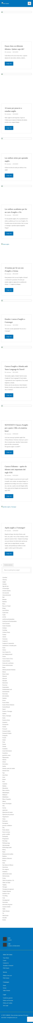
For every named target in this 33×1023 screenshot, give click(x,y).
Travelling (4, 895)
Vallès (3, 909)
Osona (3, 819)
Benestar (4, 599)
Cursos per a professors (8, 663)
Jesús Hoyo (5, 775)
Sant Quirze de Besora (7, 865)
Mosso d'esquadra (6, 799)
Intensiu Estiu (5, 770)
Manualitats (5, 788)
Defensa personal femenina (8, 669)
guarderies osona (6, 755)
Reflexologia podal (7, 847)
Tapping (4, 884)
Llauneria (4, 783)
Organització (5, 816)
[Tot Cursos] (5, 1)
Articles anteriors (8, 565)
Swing (4, 878)
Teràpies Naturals (6, 891)
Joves (3, 777)
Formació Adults (6, 731)
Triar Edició (6, 958)
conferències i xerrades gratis (9, 645)
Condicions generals (8, 998)
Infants (4, 762)
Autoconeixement (6, 595)
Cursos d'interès (6, 661)
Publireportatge (6, 843)
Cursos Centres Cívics (7, 658)
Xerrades (4, 917)
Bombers (4, 601)
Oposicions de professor (8, 814)
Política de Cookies (7, 1003)
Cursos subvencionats (7, 665)
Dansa (3, 667)
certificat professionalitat (8, 619)
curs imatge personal (7, 654)
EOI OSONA (5, 696)
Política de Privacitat (8, 1000)
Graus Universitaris (7, 751)
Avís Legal (5, 1005)
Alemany (4, 579)
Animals (4, 584)
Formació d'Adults (6, 733)
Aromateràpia (5, 588)
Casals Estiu (5, 612)
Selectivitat (5, 867)
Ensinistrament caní (7, 689)
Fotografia (4, 735)
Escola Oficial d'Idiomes (8, 704)
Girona (4, 988)
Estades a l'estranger (7, 711)
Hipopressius (5, 757)
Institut (4, 766)
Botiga (4, 608)
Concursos (4, 639)
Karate (4, 779)
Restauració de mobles (7, 854)
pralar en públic (6, 834)
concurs (4, 636)
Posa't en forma (6, 832)
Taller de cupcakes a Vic (8, 880)
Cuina (3, 647)
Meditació (4, 794)
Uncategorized (5, 900)
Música (4, 801)
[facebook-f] (3, 1020)
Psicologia (4, 841)
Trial (3, 898)
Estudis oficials (6, 720)
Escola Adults (5, 702)
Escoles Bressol (6, 707)
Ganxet (4, 744)
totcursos (9, 52)
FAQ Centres (6, 978)
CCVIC (4, 617)
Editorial (4, 676)
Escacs (4, 700)
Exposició (4, 722)
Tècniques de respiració (8, 889)
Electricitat (5, 682)
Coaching (4, 630)
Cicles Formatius (6, 625)
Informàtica (5, 764)
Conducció (5, 641)
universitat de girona (7, 904)
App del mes (5, 586)
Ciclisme (4, 628)
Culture (4, 650)
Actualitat (4, 577)
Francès (4, 737)
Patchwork (5, 821)
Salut (3, 862)
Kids (3, 781)
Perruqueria (5, 823)
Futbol (4, 740)
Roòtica (4, 860)
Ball (3, 597)
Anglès (4, 582)
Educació (4, 678)
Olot (3, 805)
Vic (3, 913)
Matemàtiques (5, 792)
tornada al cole (5, 893)
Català (3, 614)
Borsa (3, 603)
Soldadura (4, 871)
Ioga (3, 772)
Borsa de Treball (6, 606)
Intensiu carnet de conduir (8, 768)
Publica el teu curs (7, 975)
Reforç (4, 849)
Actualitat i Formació (8, 965)
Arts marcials (5, 593)
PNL (3, 827)
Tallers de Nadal (6, 882)
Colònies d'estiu (6, 632)
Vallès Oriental (5, 911)
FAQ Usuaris (6, 968)
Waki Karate (5, 915)
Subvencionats (5, 876)
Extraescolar (5, 724)
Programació (5, 838)
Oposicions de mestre (7, 812)
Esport (4, 709)
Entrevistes (5, 693)
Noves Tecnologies (6, 803)
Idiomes (4, 759)
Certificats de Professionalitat (9, 621)
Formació (4, 729)
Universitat (5, 902)
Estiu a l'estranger (6, 715)
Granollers (4, 748)
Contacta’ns (6, 963)
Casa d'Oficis (5, 610)
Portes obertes (5, 830)
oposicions (4, 810)
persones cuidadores (7, 825)
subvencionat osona (7, 873)
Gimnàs (4, 746)
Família (4, 726)
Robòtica (4, 856)
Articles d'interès (6, 590)
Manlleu (4, 786)
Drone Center (5, 674)
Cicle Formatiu (6, 623)
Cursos (4, 656)
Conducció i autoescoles (8, 643)
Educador (4, 680)
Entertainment (5, 691)
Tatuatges (4, 887)
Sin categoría (5, 869)
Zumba (4, 920)
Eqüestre (4, 698)
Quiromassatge (5, 845)
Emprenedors (5, 687)
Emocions (4, 685)
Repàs (3, 851)
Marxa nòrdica (5, 790)
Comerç (4, 634)
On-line (4, 808)
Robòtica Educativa (7, 858)
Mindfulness (5, 797)
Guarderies (5, 753)
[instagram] (6, 1020)
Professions (5, 836)
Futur (3, 742)
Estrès (3, 718)
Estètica (4, 713)
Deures (4, 672)
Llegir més (9, 63)
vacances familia (6, 906)
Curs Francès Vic (6, 652)
